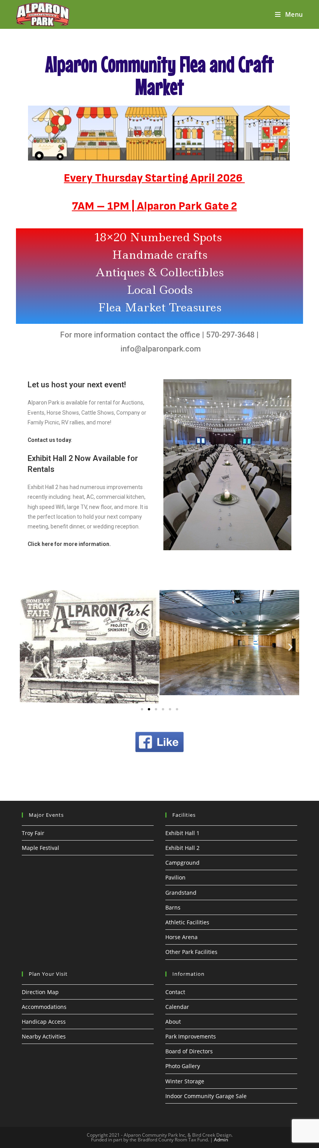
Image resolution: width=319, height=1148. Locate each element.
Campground (182, 862)
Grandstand (180, 892)
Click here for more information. (69, 544)
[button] (28, 647)
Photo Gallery (182, 1066)
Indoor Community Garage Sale (206, 1096)
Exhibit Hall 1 (182, 833)
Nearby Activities (44, 1036)
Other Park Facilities (191, 951)
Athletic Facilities (187, 922)
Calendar (177, 1006)
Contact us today (49, 440)
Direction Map (40, 992)
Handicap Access (44, 1021)
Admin (221, 1139)
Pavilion (175, 877)
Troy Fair (33, 833)
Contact (175, 992)
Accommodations (44, 1006)
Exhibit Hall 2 (182, 847)
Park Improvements (190, 1036)
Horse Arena (181, 937)
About (173, 1021)
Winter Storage (184, 1081)
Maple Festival (40, 847)
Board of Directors (189, 1051)
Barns (173, 907)
